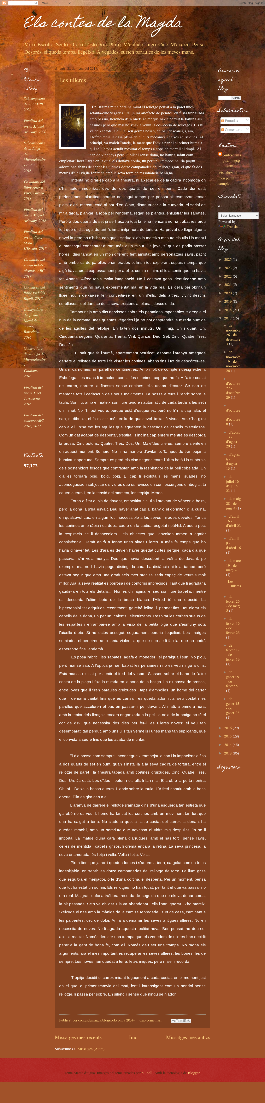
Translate (233, 226)
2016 (228, 727)
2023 (228, 267)
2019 (228, 301)
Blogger (194, 1072)
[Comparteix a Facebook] (185, 1021)
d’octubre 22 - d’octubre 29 (233, 390)
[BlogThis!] (177, 1021)
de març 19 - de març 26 (233, 565)
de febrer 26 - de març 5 (233, 603)
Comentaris (233, 129)
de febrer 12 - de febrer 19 (233, 652)
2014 (228, 744)
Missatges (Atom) (91, 1048)
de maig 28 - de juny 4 (233, 503)
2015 (228, 736)
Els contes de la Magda (103, 24)
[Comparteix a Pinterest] (189, 1021)
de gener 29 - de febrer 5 (232, 678)
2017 (228, 318)
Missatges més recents (78, 1037)
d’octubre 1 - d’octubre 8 (233, 417)
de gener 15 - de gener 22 (232, 705)
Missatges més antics (188, 1037)
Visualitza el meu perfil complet (227, 178)
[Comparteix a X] (181, 1021)
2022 (228, 276)
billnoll (147, 1072)
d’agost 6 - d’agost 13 (233, 461)
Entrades (231, 120)
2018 (228, 309)
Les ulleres (72, 80)
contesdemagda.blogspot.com (232, 160)
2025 (228, 259)
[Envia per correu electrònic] (173, 1021)
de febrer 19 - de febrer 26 (233, 625)
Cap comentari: (152, 1020)
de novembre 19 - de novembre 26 (233, 361)
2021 (228, 284)
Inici (134, 1037)
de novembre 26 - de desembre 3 (233, 334)
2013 (228, 753)
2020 (228, 292)
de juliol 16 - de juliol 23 (233, 483)
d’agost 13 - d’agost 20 (233, 439)
